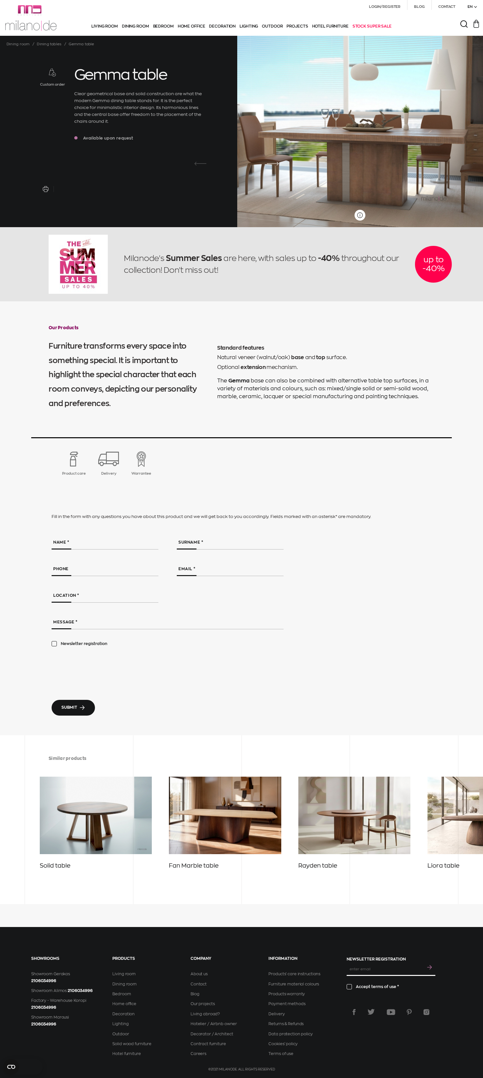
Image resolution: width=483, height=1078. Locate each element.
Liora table (443, 866)
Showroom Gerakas (50, 974)
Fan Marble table (193, 866)
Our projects (203, 1004)
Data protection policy (290, 1034)
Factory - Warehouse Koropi (58, 1001)
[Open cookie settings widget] (23, 1067)
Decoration (123, 1014)
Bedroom (121, 994)
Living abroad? (205, 1014)
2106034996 (43, 981)
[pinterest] (409, 1012)
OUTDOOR (272, 26)
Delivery (276, 1014)
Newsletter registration (84, 644)
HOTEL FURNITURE (330, 26)
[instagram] (426, 1012)
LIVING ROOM (104, 26)
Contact (199, 984)
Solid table (55, 866)
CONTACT (446, 7)
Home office (124, 1004)
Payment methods (286, 1004)
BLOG (419, 7)
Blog (195, 994)
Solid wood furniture (131, 1044)
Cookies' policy (282, 1044)
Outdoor (120, 1034)
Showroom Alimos (49, 991)
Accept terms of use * (377, 987)
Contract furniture (208, 1044)
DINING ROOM (135, 26)
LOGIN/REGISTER (385, 7)
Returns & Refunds (286, 1024)
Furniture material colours (293, 984)
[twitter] (371, 1012)
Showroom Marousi (50, 1017)
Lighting (120, 1024)
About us (199, 974)
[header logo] (31, 18)
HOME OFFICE (191, 26)
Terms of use (280, 1054)
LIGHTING (249, 26)
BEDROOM (163, 26)
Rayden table (317, 866)
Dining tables (49, 44)
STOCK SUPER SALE (372, 26)
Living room (124, 974)
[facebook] (354, 1012)
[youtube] (391, 1012)
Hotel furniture (126, 1054)
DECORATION (222, 26)
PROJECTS (297, 26)
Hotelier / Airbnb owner (214, 1024)
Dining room (18, 44)
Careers (198, 1054)
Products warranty (286, 994)
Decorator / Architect (212, 1034)
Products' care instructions (294, 974)
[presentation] (200, 163)
